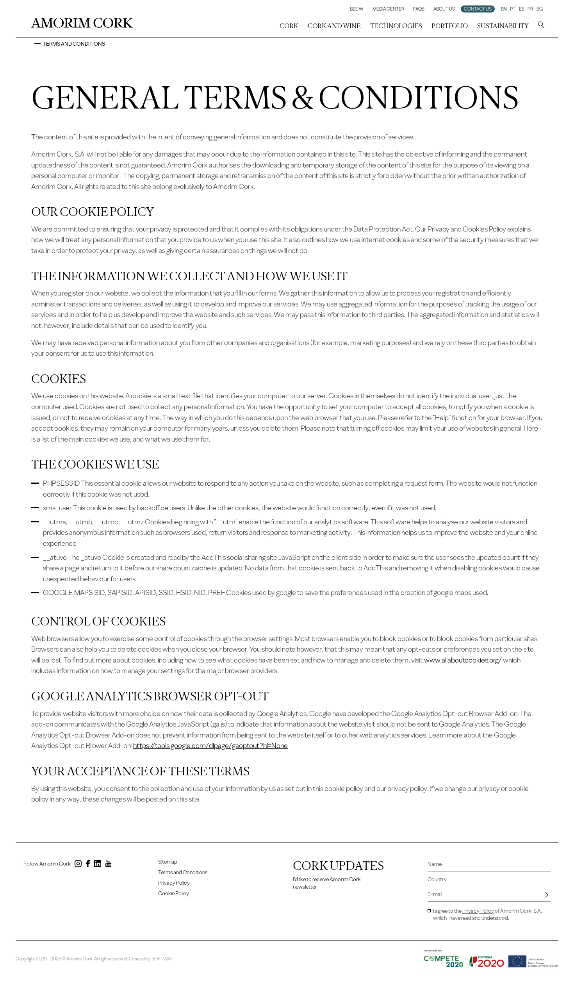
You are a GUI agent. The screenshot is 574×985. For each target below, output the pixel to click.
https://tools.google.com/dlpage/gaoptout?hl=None (210, 745)
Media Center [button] (388, 9)
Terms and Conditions (182, 872)
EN (504, 9)
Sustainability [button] (503, 26)
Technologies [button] (396, 26)
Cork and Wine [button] (334, 26)
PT (512, 9)
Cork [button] (289, 26)
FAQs (418, 9)
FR (530, 9)
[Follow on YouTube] (108, 865)
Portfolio (449, 26)
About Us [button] (444, 9)
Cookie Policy (173, 893)
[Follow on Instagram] (78, 865)
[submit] (547, 895)
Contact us (478, 9)
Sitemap (167, 862)
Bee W (357, 9)
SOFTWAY (162, 959)
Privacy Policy (174, 883)
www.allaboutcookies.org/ (463, 660)
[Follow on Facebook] (88, 865)
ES (521, 9)
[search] (541, 26)
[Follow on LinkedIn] (97, 865)
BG (540, 9)
